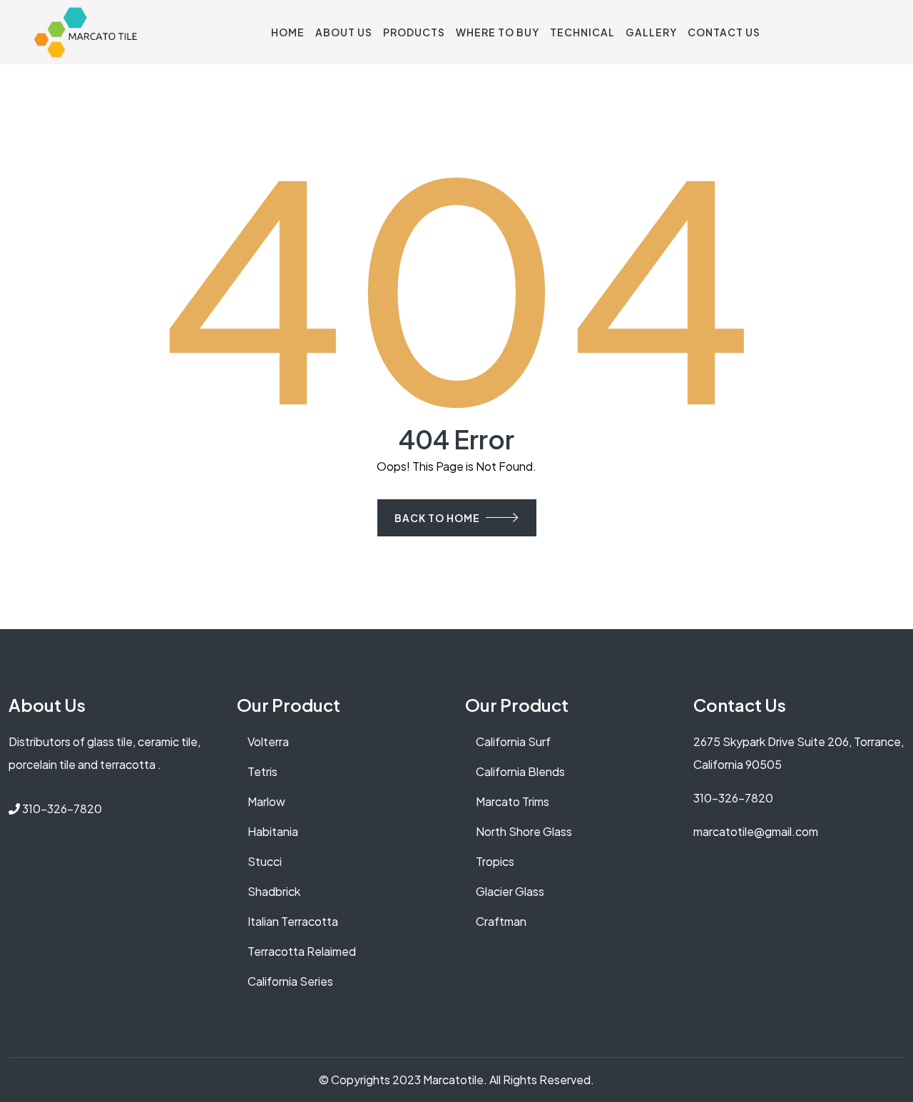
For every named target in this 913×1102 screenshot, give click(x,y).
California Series (290, 981)
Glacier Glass (510, 891)
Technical (582, 32)
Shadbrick (274, 891)
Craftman (501, 921)
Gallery (651, 32)
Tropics (495, 861)
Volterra (268, 741)
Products (414, 32)
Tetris (262, 771)
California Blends (520, 771)
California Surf (513, 741)
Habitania (273, 831)
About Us (343, 32)
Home (288, 32)
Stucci (265, 861)
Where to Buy (497, 32)
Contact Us (724, 32)
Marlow (266, 801)
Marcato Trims (512, 801)
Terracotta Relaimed (302, 951)
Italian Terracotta (293, 921)
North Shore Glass (524, 831)
